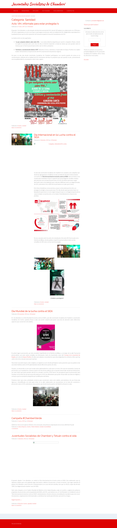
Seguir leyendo (16, 499)
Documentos (58, 10)
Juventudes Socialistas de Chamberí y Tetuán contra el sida (44, 435)
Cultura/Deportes (22, 426)
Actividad (46, 10)
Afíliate (36, 10)
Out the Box (18, 523)
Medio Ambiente (35, 426)
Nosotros (25, 10)
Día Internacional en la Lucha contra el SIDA (54, 136)
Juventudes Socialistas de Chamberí (38, 4)
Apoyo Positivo (27, 357)
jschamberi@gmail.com (97, 20)
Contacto (70, 10)
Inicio (15, 10)
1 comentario (15, 428)
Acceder (86, 59)
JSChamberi (30, 26)
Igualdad (30, 503)
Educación (20, 503)
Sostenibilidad (47, 426)
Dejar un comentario (16, 127)
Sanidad (24, 125)
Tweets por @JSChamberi (91, 24)
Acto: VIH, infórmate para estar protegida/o (35, 23)
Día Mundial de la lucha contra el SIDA (32, 311)
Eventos (20, 125)
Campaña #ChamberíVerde (27, 418)
